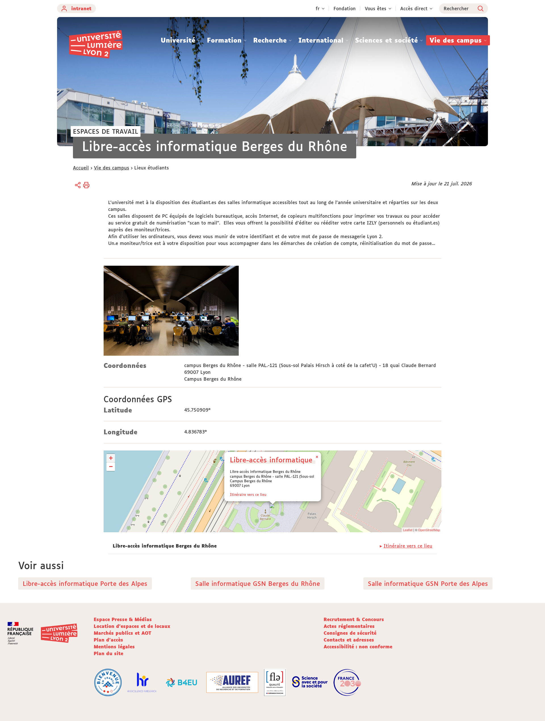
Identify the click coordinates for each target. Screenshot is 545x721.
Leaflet (407, 529)
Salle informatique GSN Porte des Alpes (428, 583)
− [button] (111, 466)
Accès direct (413, 8)
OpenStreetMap (429, 529)
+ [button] (111, 458)
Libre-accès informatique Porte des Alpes (85, 583)
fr (318, 8)
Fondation (345, 8)
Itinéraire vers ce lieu (248, 494)
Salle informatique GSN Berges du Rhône (257, 583)
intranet (81, 8)
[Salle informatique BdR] (171, 311)
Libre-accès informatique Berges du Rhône (300, 460)
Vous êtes (375, 8)
